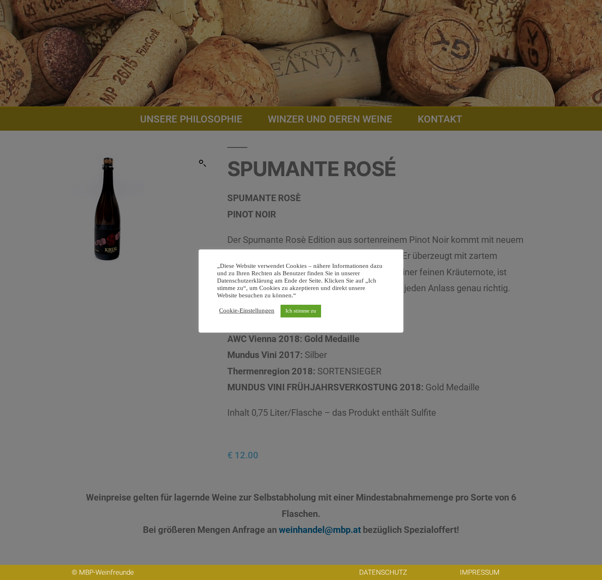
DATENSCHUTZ (383, 572)
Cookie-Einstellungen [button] (246, 311)
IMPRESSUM (480, 572)
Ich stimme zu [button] (300, 311)
